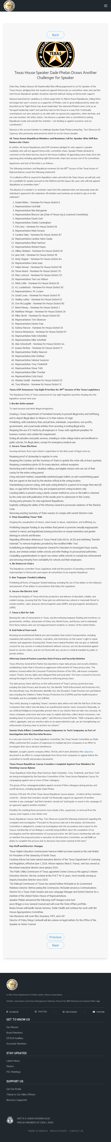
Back (55, 35)
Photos (10, 1066)
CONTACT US (76, 1131)
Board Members (14, 1032)
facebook (12, 1012)
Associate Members (16, 1043)
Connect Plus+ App (91, 1001)
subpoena (88, 751)
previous (55, 937)
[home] (9, 6)
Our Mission (12, 1027)
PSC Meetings (13, 1071)
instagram (70, 1012)
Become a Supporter (16, 1100)
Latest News (13, 1060)
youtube (99, 1012)
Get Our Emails (13, 1089)
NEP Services (72, 1001)
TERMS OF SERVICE (38, 1131)
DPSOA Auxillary (14, 1038)
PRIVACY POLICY (58, 1131)
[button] (105, 6)
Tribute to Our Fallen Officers (20, 1094)
